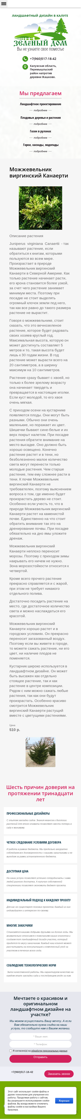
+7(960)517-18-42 (43, 58)
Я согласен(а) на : (40, 1051)
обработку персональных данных (49, 1051)
